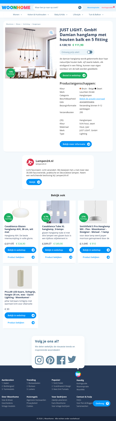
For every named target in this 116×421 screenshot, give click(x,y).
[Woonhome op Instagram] (39, 360)
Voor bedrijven (59, 396)
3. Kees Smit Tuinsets (60, 389)
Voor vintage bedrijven (61, 406)
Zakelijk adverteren (59, 400)
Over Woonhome (10, 396)
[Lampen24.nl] (30, 162)
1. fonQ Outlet (57, 383)
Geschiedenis (7, 403)
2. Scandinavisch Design (61, 386)
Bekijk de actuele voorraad (92, 98)
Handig (80, 380)
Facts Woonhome (58, 403)
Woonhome (9, 24)
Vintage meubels (8, 406)
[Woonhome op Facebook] (61, 360)
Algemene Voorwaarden (36, 400)
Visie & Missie (7, 400)
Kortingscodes (107, 7)
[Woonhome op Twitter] (72, 360)
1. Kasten (5, 383)
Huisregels (32, 396)
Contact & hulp (84, 396)
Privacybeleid (32, 403)
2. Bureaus (31, 386)
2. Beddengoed (8, 386)
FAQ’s (79, 400)
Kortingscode (82, 383)
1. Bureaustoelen (33, 383)
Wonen (18, 24)
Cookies (30, 406)
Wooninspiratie (93, 7)
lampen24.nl (41, 164)
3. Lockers (31, 389)
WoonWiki (81, 389)
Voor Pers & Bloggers (85, 403)
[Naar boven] (79, 370)
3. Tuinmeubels (8, 389)
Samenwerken (82, 406)
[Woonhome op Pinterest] (50, 360)
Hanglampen (36, 24)
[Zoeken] (79, 7)
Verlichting (26, 24)
